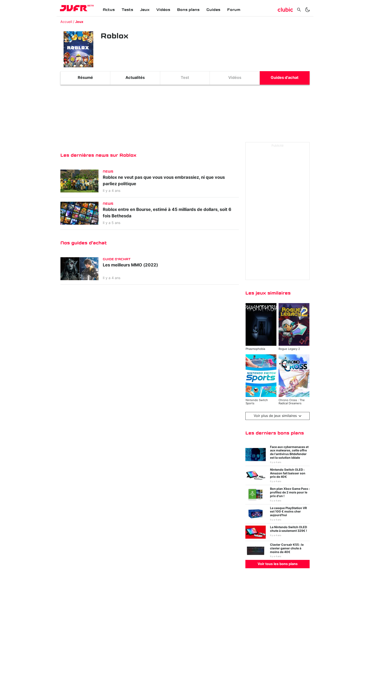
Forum (233, 10)
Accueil (66, 22)
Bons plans (188, 10)
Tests (127, 10)
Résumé (85, 78)
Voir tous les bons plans (278, 564)
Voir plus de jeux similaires (275, 416)
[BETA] (73, 8)
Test (185, 78)
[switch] (307, 9)
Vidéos (163, 10)
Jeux (144, 10)
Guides (213, 10)
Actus (109, 10)
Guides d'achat (284, 78)
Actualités (135, 78)
